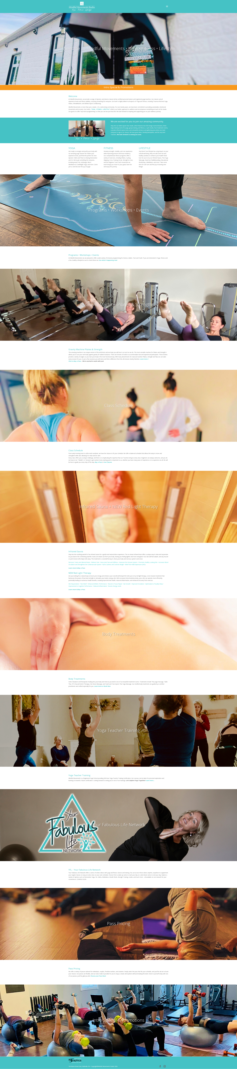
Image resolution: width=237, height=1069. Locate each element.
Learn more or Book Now (102, 686)
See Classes (108, 462)
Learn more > (144, 359)
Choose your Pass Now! (98, 976)
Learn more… (150, 780)
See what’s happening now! (108, 260)
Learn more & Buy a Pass (77, 568)
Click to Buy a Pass (75, 361)
